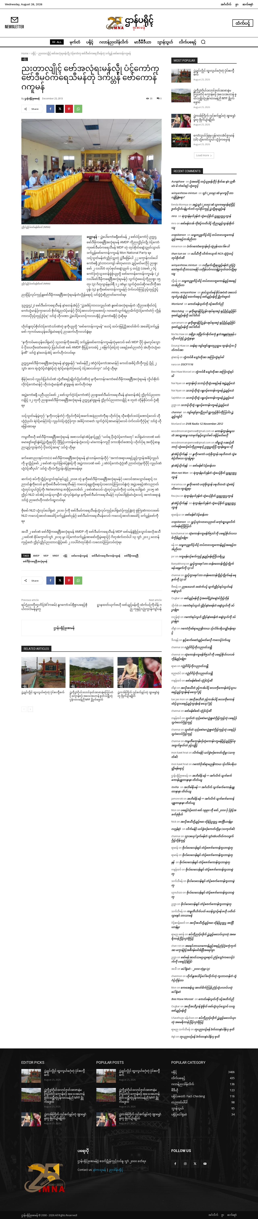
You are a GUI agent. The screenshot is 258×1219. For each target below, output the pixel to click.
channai (176, 412)
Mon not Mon (179, 473)
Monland (177, 304)
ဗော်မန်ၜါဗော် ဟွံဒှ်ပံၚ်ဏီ (198, 680)
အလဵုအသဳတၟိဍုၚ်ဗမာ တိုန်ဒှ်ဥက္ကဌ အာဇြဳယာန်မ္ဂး (206, 821)
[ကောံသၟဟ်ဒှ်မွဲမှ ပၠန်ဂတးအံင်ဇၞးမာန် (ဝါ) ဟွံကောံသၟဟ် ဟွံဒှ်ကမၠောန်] (181, 140)
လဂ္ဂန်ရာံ (176, 829)
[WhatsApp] (78, 109)
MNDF (56, 555)
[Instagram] (185, 1164)
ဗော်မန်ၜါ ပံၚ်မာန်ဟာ (203, 465)
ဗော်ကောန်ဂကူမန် (79, 555)
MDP (46, 555)
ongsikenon (178, 235)
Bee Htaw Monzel (182, 999)
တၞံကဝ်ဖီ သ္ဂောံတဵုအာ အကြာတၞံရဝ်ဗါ (203, 357)
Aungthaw (177, 181)
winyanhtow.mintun (184, 265)
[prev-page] (23, 709)
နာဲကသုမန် (99, 1170)
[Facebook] (50, 109)
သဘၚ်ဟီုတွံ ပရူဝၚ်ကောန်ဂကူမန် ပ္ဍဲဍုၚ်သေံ (210, 390)
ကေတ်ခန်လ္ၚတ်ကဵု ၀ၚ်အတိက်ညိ (205, 304)
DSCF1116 (187, 364)
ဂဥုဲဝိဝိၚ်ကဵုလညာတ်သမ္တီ (198, 647)
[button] (203, 42)
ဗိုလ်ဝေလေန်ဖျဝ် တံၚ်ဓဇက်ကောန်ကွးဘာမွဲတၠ (207, 847)
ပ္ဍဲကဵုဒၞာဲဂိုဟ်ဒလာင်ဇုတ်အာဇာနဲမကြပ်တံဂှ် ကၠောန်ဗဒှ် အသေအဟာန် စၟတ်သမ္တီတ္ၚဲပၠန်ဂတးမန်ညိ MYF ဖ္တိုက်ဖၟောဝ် (91, 696)
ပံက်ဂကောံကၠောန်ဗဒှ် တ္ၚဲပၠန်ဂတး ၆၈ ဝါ (208, 246)
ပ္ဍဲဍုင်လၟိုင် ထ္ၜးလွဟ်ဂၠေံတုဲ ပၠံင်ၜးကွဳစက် (42, 692)
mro (174, 216)
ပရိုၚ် (33, 53)
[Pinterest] (69, 109)
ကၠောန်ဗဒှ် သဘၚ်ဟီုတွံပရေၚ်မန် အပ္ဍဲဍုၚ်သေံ (210, 383)
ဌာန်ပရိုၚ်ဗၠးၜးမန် (32, 98)
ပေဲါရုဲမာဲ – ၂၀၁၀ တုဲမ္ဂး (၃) (195, 969)
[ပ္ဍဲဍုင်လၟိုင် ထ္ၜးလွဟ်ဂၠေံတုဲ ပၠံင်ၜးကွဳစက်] (43, 672)
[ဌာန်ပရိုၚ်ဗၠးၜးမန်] (37, 628)
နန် (172, 862)
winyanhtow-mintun (184, 193)
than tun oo (178, 253)
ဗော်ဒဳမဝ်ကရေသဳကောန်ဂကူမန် (106, 555)
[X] (60, 109)
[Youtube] (205, 1164)
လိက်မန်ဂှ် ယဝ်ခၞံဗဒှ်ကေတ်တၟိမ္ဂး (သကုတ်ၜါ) (210, 829)
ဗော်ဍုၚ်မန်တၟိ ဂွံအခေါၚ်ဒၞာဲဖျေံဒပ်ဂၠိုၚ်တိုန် (206, 598)
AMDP (36, 555)
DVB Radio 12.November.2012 (204, 424)
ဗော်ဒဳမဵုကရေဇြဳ (131, 555)
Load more (202, 155)
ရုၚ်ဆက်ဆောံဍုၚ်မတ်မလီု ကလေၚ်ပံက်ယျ (206, 640)
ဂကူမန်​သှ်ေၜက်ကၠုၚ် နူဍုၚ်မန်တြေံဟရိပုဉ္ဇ (202, 556)
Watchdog (177, 311)
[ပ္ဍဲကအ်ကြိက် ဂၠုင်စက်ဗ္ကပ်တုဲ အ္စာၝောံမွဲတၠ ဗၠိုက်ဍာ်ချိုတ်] (140, 672)
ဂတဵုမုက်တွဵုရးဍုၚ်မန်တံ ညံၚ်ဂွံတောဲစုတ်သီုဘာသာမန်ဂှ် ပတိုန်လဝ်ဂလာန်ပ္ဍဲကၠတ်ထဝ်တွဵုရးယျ (204, 269)
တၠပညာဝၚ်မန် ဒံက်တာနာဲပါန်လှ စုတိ (214, 1029)
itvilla (175, 787)
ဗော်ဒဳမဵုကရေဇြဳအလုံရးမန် (35, 561)
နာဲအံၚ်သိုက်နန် (179, 454)
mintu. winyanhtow (183, 292)
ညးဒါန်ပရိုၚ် (116, 1170)
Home (24, 53)
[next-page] (30, 709)
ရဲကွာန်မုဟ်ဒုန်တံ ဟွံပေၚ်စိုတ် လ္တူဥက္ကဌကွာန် (206, 216)
